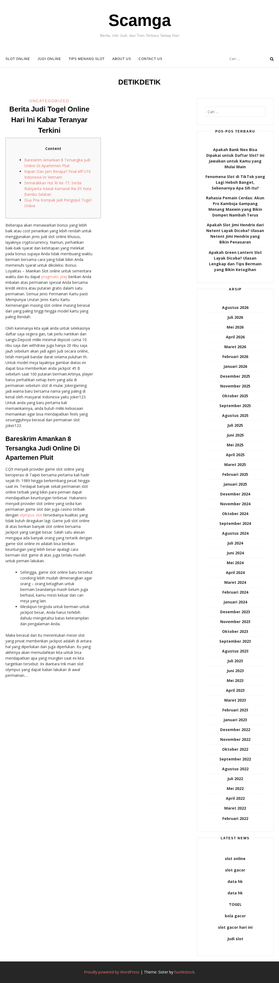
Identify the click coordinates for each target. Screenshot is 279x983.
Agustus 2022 (235, 768)
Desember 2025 (235, 376)
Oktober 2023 (235, 631)
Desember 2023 (235, 611)
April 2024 (235, 572)
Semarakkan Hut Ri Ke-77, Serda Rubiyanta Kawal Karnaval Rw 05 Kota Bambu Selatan (57, 188)
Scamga (139, 20)
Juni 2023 (235, 670)
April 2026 (235, 336)
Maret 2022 (235, 808)
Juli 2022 (235, 778)
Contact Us (150, 59)
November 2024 (235, 503)
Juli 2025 (235, 425)
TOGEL (235, 904)
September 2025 (235, 405)
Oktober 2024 (235, 513)
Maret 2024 (235, 582)
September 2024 (235, 523)
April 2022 (235, 798)
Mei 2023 (235, 680)
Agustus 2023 (235, 651)
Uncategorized (49, 101)
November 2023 (235, 621)
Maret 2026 (235, 346)
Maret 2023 (235, 700)
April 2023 (235, 690)
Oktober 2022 (235, 749)
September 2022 (235, 759)
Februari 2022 (235, 818)
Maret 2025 (235, 464)
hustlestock (184, 972)
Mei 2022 (235, 788)
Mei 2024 (235, 562)
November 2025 (235, 386)
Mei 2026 (235, 327)
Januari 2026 (235, 366)
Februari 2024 (235, 592)
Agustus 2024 (235, 533)
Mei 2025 (235, 444)
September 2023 (235, 641)
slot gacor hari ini (235, 927)
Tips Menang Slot (87, 59)
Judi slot (235, 938)
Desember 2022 (235, 729)
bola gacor (235, 915)
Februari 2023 (235, 710)
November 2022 (235, 739)
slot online (235, 858)
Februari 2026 (235, 356)
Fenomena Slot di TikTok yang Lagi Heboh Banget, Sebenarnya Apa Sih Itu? (235, 182)
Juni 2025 (235, 435)
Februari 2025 (235, 474)
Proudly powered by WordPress (112, 972)
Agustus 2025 (235, 415)
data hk (235, 881)
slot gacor (235, 870)
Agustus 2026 (235, 307)
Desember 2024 (235, 494)
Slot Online (17, 59)
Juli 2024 (235, 543)
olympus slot (31, 515)
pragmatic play (54, 276)
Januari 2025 (235, 484)
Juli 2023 (235, 660)
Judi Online (49, 59)
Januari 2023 (235, 719)
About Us (121, 59)
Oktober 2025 (235, 395)
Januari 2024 (235, 602)
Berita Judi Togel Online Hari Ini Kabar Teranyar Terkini (49, 119)
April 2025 (235, 454)
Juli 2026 (235, 317)
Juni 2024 (235, 552)
